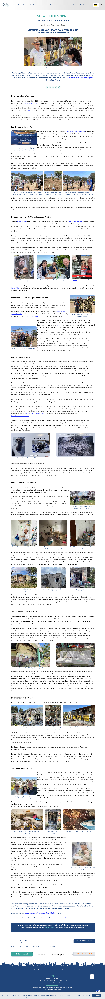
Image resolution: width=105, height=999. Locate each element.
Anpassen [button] (77, 995)
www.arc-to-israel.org (52, 985)
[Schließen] (103, 995)
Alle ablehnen (86, 995)
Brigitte (47, 25)
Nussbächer (60, 25)
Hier (37, 955)
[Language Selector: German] (96, 5)
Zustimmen (97, 995)
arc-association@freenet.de (52, 983)
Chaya (53, 25)
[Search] (102, 5)
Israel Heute (20, 941)
